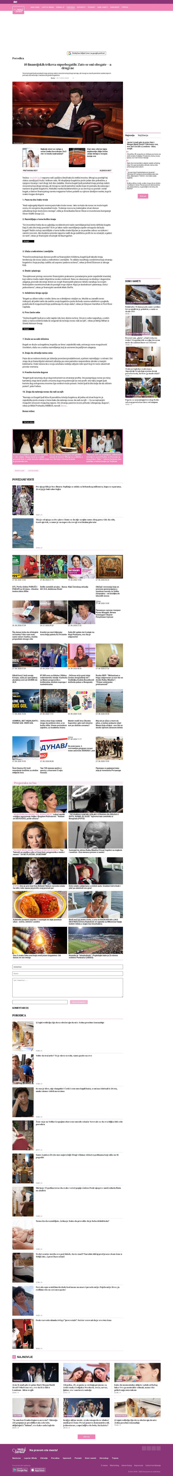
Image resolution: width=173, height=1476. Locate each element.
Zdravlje (60, 7)
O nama (104, 1465)
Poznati (91, 7)
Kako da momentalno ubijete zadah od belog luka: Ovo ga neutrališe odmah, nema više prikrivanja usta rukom (143, 165)
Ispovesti (81, 7)
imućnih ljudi (36, 177)
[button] (77, 78)
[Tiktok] (158, 1448)
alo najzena (33, 471)
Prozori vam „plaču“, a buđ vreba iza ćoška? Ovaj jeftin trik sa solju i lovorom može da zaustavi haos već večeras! (142, 340)
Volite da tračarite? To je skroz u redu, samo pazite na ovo (64, 1055)
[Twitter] (154, 1448)
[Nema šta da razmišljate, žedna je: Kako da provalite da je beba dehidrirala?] (23, 1235)
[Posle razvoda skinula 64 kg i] (23, 1334)
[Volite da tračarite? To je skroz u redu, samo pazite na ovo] (23, 1069)
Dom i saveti (102, 7)
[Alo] (14, 2)
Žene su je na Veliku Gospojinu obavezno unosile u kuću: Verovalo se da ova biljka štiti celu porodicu (79, 1123)
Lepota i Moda (48, 7)
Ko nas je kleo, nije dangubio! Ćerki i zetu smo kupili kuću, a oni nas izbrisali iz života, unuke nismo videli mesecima (76, 1090)
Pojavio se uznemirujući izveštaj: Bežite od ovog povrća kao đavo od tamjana (142, 401)
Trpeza (125, 7)
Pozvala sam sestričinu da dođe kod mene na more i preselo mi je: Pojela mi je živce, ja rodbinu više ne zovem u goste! (77, 1288)
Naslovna (35, 7)
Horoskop (114, 7)
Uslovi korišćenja (153, 1465)
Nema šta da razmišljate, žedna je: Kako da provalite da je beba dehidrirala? (72, 1221)
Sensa (63, 405)
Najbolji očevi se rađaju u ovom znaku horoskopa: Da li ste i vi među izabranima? (53, 151)
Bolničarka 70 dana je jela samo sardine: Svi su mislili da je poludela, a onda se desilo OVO (142, 309)
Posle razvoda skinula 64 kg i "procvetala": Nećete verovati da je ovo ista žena (73, 1320)
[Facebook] (144, 1448)
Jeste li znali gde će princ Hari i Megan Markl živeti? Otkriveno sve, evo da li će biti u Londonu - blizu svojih (142, 145)
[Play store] (20, 1470)
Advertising (126, 1465)
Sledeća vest (105, 170)
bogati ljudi (19, 471)
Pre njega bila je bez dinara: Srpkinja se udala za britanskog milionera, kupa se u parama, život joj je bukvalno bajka (78, 488)
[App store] (38, 1470)
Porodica (71, 7)
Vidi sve (143, 196)
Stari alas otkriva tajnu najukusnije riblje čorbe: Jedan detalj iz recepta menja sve (97, 152)
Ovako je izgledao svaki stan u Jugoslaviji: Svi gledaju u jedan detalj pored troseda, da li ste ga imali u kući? (142, 371)
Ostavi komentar (78, 1002)
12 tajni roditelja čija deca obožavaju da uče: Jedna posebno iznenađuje (70, 1022)
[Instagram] (149, 1448)
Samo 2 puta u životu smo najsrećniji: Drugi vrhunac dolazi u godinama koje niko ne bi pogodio (77, 1156)
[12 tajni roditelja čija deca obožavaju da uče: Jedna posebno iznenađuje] (23, 1036)
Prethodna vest (30, 170)
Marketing (114, 1465)
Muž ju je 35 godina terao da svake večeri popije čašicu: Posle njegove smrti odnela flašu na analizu (78, 1189)
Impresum (138, 1465)
